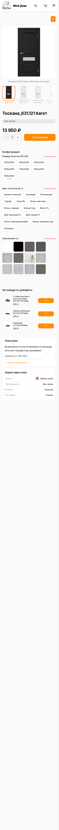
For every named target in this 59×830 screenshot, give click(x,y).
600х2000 (9, 169)
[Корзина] (45, 6)
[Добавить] (46, 300)
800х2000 (39, 169)
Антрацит (9, 228)
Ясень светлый (38, 201)
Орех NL (21, 201)
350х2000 (9, 162)
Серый (8, 201)
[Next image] (50, 52)
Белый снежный (12, 194)
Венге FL (44, 208)
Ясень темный (11, 208)
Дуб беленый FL (12, 215)
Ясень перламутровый (16, 221)
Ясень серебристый (43, 221)
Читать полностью (17, 362)
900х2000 (9, 177)
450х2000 (39, 162)
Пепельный (46, 194)
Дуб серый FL (33, 215)
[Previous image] (7, 52)
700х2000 (24, 169)
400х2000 (24, 162)
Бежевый (31, 194)
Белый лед (29, 208)
